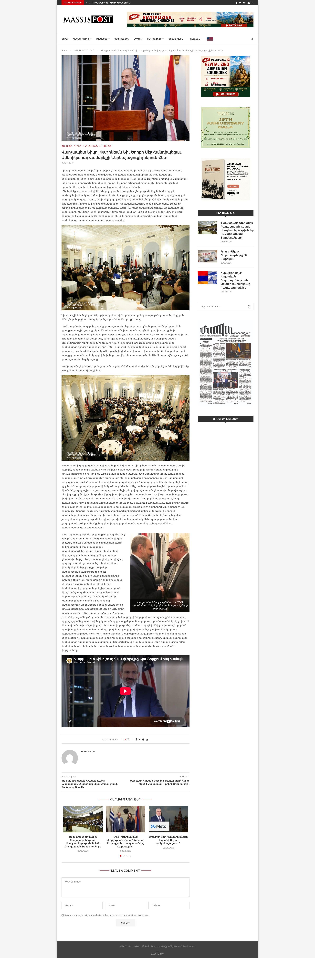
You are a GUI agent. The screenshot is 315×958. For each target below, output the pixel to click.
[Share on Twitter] (140, 739)
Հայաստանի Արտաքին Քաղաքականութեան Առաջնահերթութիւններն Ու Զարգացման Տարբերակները (83, 841)
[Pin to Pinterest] (143, 739)
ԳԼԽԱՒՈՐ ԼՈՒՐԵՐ (82, 38)
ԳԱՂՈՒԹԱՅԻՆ (122, 38)
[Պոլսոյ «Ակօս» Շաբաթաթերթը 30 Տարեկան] (207, 256)
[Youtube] (244, 2)
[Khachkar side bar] (225, 76)
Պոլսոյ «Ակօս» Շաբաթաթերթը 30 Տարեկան (234, 255)
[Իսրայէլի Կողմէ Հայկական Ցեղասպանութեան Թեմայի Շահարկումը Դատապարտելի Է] (207, 277)
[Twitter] (240, 2)
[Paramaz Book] (225, 179)
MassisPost (88, 751)
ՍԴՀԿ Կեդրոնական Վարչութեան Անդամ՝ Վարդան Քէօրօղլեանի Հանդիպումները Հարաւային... (125, 841)
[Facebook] (236, 2)
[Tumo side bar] (225, 127)
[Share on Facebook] (136, 739)
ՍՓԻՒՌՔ (138, 38)
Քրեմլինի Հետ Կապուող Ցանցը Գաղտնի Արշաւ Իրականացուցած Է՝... (168, 840)
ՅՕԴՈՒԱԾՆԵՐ (154, 38)
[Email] (249, 2)
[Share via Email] (147, 739)
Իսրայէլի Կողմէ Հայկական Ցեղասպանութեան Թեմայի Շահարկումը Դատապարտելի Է (235, 280)
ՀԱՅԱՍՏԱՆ (101, 38)
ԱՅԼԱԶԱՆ (195, 38)
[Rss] (252, 2)
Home (64, 50)
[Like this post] (130, 739)
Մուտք (65, 38)
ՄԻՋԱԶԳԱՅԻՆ (175, 38)
